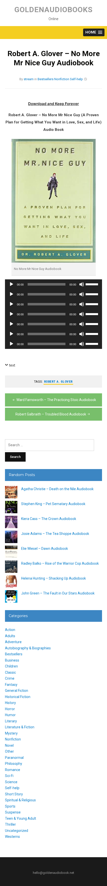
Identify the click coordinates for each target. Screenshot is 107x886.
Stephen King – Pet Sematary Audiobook (53, 504)
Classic (10, 672)
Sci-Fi (9, 776)
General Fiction (16, 691)
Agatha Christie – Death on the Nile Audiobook (57, 489)
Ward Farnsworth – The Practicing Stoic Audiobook (56, 400)
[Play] (11, 284)
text (12, 365)
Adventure (13, 642)
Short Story (14, 794)
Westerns (12, 837)
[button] (94, 32)
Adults (10, 636)
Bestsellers (46, 79)
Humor (10, 715)
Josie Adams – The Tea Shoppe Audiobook (55, 534)
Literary (11, 721)
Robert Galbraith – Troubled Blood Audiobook (50, 414)
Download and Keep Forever (53, 103)
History (10, 703)
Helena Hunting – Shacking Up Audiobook (53, 578)
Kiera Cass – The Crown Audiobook (48, 519)
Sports (10, 806)
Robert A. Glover (58, 381)
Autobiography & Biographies (28, 648)
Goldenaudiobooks (53, 9)
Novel (9, 745)
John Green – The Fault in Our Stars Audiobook (58, 593)
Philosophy (13, 764)
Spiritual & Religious (20, 800)
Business (12, 660)
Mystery (11, 733)
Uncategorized (16, 831)
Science (11, 782)
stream (29, 79)
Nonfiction (61, 79)
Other (9, 751)
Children (11, 666)
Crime (9, 678)
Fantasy (11, 685)
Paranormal (14, 758)
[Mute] (81, 284)
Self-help (76, 79)
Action (10, 630)
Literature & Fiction (19, 727)
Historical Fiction (17, 697)
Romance (12, 770)
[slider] (93, 283)
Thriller (10, 824)
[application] (53, 284)
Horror (10, 709)
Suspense (13, 812)
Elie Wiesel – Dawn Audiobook (44, 549)
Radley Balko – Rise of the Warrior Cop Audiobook (60, 563)
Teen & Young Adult (20, 818)
